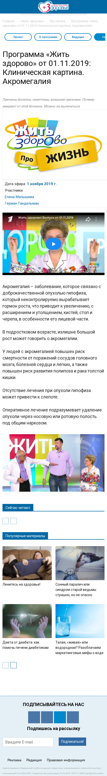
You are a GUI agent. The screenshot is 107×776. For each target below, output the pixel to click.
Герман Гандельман (22, 203)
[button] (100, 6)
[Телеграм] (60, 717)
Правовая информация (66, 760)
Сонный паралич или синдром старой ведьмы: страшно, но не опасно (76, 589)
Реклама (14, 760)
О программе (48, 36)
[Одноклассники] (34, 717)
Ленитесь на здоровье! (21, 584)
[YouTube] (73, 717)
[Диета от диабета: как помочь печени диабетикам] (27, 621)
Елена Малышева (19, 197)
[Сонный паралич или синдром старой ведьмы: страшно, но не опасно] (80, 563)
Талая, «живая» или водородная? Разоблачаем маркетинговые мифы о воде (79, 647)
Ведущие (78, 36)
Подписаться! (72, 742)
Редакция (34, 760)
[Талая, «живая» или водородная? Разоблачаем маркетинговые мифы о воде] (80, 621)
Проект (18, 36)
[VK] (47, 717)
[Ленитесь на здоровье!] (27, 563)
